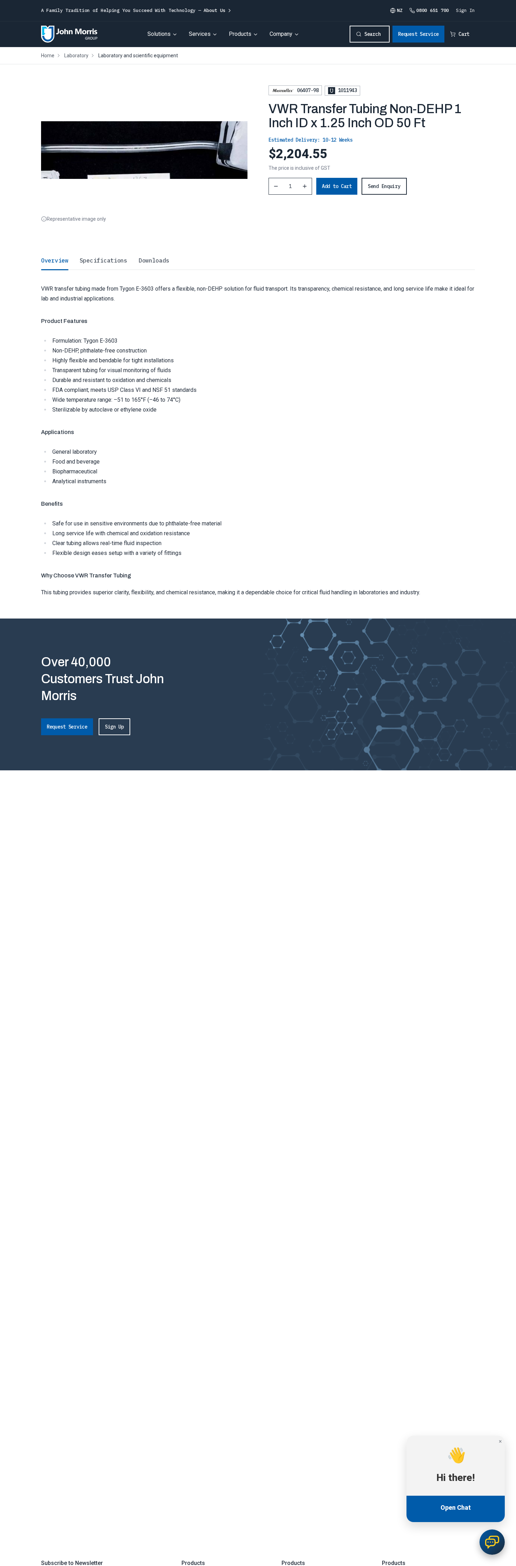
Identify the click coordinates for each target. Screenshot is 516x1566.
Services (200, 34)
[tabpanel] (258, 433)
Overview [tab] (54, 260)
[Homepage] (69, 34)
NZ (399, 10)
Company (281, 34)
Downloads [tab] (154, 260)
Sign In (465, 10)
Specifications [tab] (103, 260)
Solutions (159, 34)
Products (240, 34)
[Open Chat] (492, 1542)
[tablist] (258, 260)
